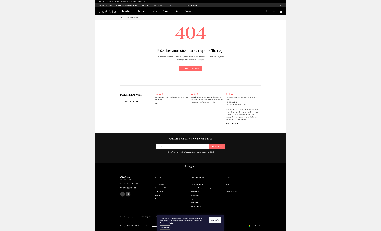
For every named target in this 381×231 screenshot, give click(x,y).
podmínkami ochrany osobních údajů (201, 152)
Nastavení (165, 227)
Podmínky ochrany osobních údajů (126, 5)
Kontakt (228, 188)
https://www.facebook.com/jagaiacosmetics (122, 194)
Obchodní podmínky (105, 5)
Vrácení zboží (158, 5)
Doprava (193, 199)
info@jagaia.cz (129, 187)
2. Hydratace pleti (160, 188)
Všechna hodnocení (131, 101)
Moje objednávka (195, 206)
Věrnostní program (231, 191)
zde (171, 223)
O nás (227, 184)
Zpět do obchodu (192, 68)
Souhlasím (215, 220)
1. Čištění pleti (159, 184)
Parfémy (157, 195)
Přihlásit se (217, 146)
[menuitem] (127, 11)
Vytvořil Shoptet (256, 226)
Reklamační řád (145, 5)
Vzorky (157, 199)
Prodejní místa (194, 202)
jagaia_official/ (128, 194)
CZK (280, 5)
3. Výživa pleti (159, 191)
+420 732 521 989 (131, 183)
